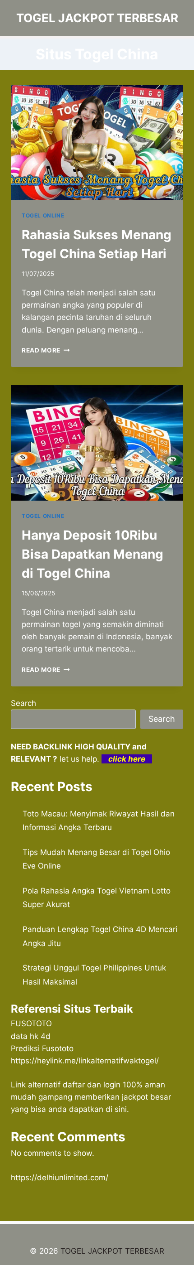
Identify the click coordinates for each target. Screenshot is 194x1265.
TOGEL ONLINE (43, 215)
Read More (46, 350)
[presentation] (97, 142)
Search (23, 703)
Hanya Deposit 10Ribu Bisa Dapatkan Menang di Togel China (92, 554)
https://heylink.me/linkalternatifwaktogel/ (85, 1060)
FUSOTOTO (31, 1023)
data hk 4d (31, 1036)
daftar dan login (91, 1084)
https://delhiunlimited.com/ (59, 1177)
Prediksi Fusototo (42, 1048)
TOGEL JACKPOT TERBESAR (112, 1250)
